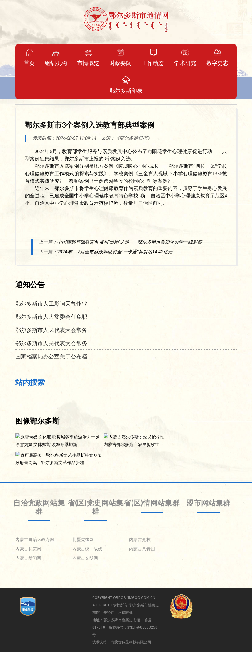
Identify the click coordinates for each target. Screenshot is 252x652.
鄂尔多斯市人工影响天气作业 (51, 303)
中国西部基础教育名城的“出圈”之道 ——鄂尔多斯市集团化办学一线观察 (129, 242)
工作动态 (153, 62)
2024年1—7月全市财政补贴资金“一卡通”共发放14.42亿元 (114, 252)
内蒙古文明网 (85, 558)
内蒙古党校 (140, 539)
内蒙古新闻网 (28, 558)
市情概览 (88, 62)
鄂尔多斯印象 (126, 90)
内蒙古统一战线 (87, 548)
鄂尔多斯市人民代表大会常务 (51, 329)
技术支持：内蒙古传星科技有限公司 (121, 642)
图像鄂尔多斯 (37, 420)
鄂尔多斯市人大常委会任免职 (51, 316)
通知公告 (30, 284)
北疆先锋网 (83, 539)
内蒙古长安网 (28, 548)
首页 (29, 62)
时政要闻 (120, 62)
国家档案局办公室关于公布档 (51, 356)
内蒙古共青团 (142, 548)
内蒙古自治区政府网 (34, 539)
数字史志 (217, 62)
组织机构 (56, 62)
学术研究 (185, 62)
